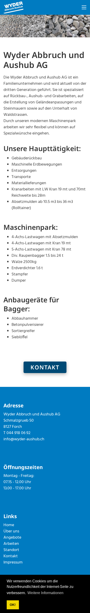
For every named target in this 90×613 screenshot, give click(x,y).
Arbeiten (11, 543)
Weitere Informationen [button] (45, 593)
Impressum (13, 562)
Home (8, 525)
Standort (11, 550)
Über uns (11, 531)
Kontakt (45, 367)
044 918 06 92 (18, 433)
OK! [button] (13, 605)
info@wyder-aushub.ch (23, 439)
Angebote (12, 537)
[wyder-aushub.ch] (13, 7)
